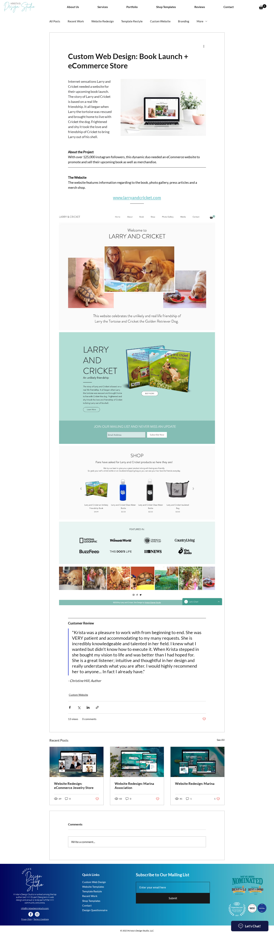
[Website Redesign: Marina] (197, 762)
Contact (87, 905)
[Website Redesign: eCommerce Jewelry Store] (76, 762)
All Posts (54, 21)
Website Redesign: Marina (194, 783)
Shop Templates (91, 900)
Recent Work (76, 21)
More (200, 21)
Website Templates (93, 886)
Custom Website (160, 21)
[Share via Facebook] (70, 707)
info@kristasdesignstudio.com (35, 908)
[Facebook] (30, 914)
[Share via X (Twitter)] (79, 707)
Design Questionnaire (94, 910)
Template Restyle (132, 21)
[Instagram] (37, 914)
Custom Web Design (94, 882)
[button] (102, 7)
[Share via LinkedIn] (88, 707)
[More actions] (203, 46)
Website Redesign (102, 21)
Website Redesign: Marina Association (134, 785)
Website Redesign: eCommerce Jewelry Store (74, 785)
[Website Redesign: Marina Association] (137, 762)
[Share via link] (97, 707)
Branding (183, 21)
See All (221, 739)
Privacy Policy (26, 919)
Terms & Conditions (41, 919)
